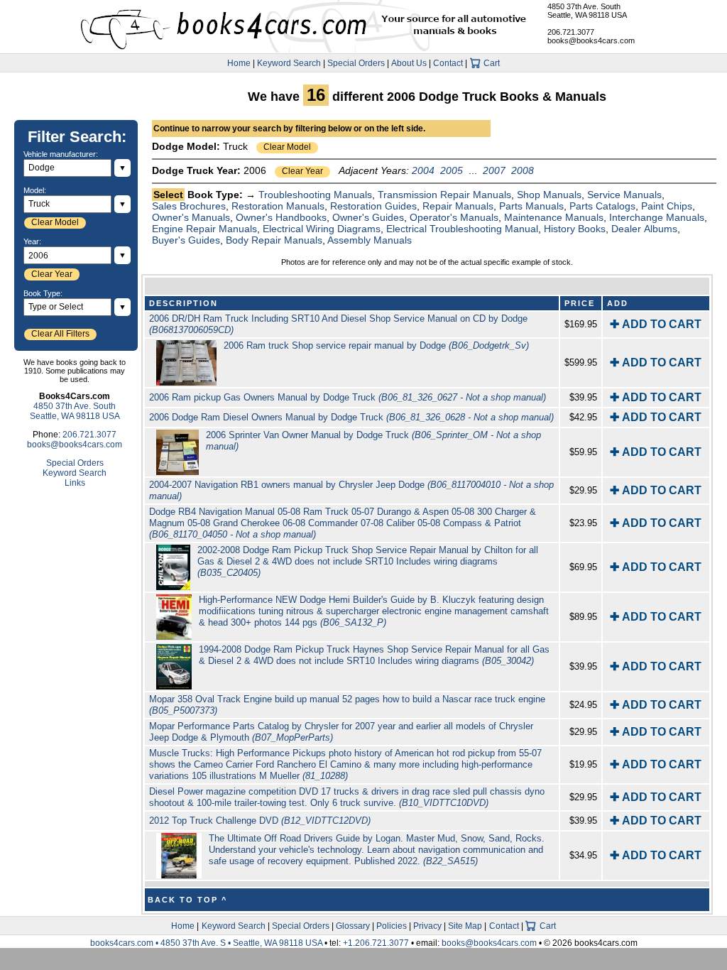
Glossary (353, 926)
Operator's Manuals (454, 217)
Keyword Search (289, 63)
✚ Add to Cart (655, 324)
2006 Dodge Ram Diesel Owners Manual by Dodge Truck (351, 417)
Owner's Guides (368, 217)
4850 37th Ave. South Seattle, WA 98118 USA (587, 10)
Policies (391, 926)
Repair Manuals (457, 206)
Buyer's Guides (186, 240)
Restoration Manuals (277, 206)
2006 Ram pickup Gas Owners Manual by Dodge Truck (347, 397)
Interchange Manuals (656, 217)
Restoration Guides (373, 206)
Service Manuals (624, 194)
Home (239, 63)
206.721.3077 (570, 32)
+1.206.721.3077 (376, 943)
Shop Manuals (549, 194)
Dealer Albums (644, 228)
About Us (409, 63)
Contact (448, 63)
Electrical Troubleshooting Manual (462, 228)
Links (75, 483)
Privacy (427, 926)
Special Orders (356, 63)
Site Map (465, 926)
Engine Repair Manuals (204, 228)
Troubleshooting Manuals (315, 194)
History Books (575, 228)
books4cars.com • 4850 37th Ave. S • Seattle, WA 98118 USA (207, 943)
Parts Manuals (531, 206)
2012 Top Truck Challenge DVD (260, 820)
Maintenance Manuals (553, 217)
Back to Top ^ (187, 899)
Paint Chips (666, 206)
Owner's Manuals (191, 217)
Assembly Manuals (369, 240)
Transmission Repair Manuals (444, 194)
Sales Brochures (189, 206)
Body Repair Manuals (274, 240)
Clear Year (302, 171)
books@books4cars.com (591, 40)
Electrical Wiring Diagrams (322, 228)
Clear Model (287, 147)
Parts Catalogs (602, 206)
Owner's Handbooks (281, 217)
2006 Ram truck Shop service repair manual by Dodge (376, 345)
